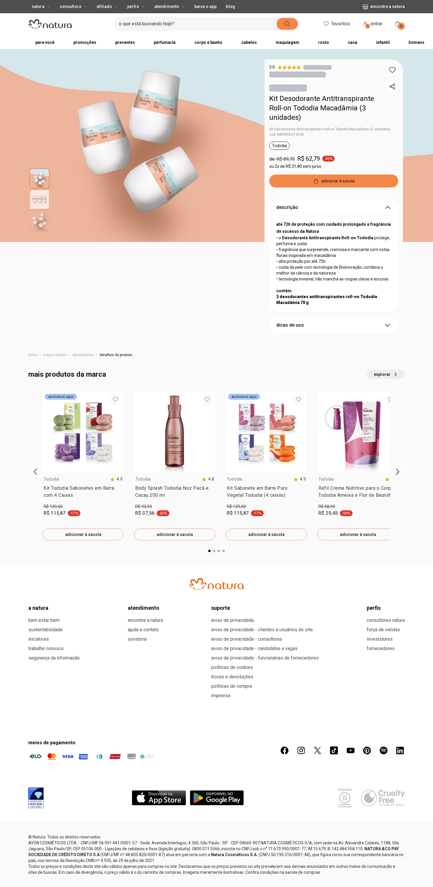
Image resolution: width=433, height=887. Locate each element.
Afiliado (104, 6)
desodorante (82, 355)
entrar (375, 24)
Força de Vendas (383, 629)
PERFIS (374, 608)
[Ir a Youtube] (350, 750)
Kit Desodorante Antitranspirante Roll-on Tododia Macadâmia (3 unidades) (321, 108)
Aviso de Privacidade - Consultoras (246, 639)
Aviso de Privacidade (232, 620)
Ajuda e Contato (143, 629)
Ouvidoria (137, 639)
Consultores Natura (386, 620)
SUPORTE (220, 608)
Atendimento (166, 6)
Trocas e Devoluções (232, 677)
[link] (83, 493)
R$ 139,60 (53, 506)
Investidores (380, 639)
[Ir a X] (317, 750)
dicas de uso (290, 325)
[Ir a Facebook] (284, 750)
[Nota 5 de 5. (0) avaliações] (317, 67)
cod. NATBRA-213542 (286, 134)
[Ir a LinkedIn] (400, 750)
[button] (392, 70)
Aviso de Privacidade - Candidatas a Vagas (254, 648)
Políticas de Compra (231, 686)
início (32, 355)
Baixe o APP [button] (205, 6)
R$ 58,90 (326, 506)
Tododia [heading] (51, 479)
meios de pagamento (51, 742)
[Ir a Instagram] (301, 750)
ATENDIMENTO (143, 608)
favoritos (340, 23)
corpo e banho (54, 355)
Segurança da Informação (54, 658)
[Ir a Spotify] (383, 750)
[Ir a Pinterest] (367, 750)
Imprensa (220, 695)
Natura (38, 6)
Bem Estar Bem (44, 620)
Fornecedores (381, 648)
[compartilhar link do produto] (392, 86)
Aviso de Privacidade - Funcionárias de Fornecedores (265, 658)
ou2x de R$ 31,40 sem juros (295, 166)
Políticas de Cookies (232, 667)
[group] (83, 465)
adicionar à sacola (83, 534)
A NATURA (38, 608)
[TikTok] (334, 750)
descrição (287, 207)
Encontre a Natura (387, 6)
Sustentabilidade (45, 629)
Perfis (133, 6)
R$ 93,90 (143, 506)
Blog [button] (230, 6)
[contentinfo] (116, 479)
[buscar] (287, 24)
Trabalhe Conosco (46, 648)
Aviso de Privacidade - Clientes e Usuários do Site (262, 629)
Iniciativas (38, 639)
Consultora (70, 6)
